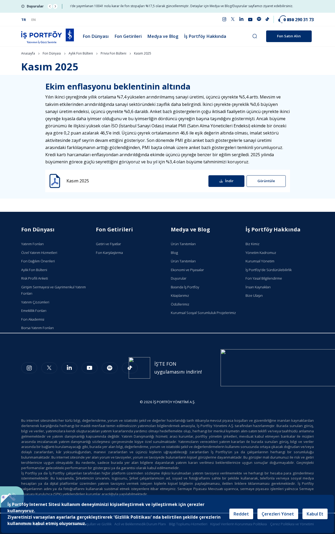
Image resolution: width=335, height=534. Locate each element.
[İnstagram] (29, 367)
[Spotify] (110, 367)
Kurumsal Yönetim (259, 261)
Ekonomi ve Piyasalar (187, 269)
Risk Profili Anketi (34, 278)
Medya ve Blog (162, 36)
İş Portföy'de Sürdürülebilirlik (268, 269)
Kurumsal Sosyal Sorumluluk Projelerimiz (203, 312)
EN (33, 19)
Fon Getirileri (128, 36)
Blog (174, 252)
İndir (229, 180)
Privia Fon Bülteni (113, 53)
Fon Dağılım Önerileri (38, 261)
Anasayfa (28, 53)
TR (23, 19)
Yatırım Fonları (32, 243)
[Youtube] (89, 367)
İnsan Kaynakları (258, 287)
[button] (50, 6)
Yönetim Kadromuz (260, 252)
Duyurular (178, 278)
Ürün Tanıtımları (183, 243)
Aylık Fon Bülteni (81, 53)
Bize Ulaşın (254, 295)
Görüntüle (266, 180)
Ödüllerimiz (180, 304)
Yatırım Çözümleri (35, 302)
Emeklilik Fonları (33, 310)
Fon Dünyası (96, 36)
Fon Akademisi (32, 319)
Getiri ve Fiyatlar (108, 243)
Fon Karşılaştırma (109, 252)
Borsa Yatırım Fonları (37, 327)
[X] (49, 367)
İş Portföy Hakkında (205, 36)
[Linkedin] (69, 367)
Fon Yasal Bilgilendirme (263, 278)
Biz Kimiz (252, 243)
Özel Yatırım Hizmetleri (39, 252)
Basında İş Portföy (185, 287)
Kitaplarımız (180, 295)
